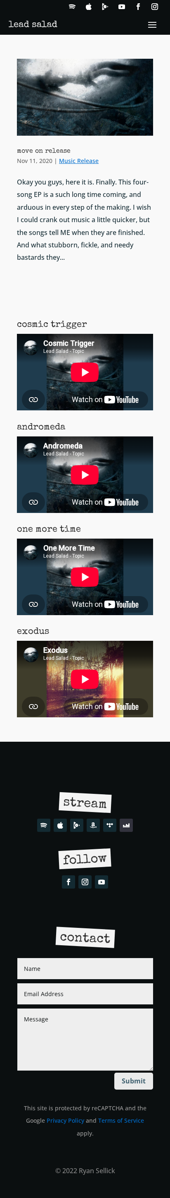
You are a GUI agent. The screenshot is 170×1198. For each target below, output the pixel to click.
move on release (44, 151)
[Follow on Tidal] (109, 825)
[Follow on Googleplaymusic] (105, 6)
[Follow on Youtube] (121, 6)
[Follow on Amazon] (93, 825)
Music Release (79, 161)
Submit (134, 1080)
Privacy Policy (65, 1120)
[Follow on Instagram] (154, 6)
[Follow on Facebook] (138, 6)
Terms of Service (121, 1120)
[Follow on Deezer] (126, 825)
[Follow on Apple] (88, 6)
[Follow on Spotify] (72, 6)
